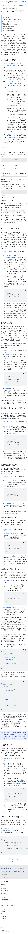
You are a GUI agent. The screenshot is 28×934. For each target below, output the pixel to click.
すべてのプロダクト (5, 921)
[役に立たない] (19, 9)
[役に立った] (16, 9)
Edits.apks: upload (11, 65)
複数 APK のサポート (14, 137)
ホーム (2, 5)
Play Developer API (14, 2)
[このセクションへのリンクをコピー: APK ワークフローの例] (20, 228)
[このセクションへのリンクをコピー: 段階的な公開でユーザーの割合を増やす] (4, 410)
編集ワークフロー (9, 251)
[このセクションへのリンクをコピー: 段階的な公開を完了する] (19, 518)
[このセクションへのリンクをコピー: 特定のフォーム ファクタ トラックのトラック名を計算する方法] (11, 181)
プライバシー (10, 927)
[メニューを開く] (2, 2)
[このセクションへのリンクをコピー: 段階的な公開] (13, 323)
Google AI (3, 918)
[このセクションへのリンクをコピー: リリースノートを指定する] (24, 817)
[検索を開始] (20, 2)
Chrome (3, 911)
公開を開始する (5, 893)
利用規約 (3, 884)
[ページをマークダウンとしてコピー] (20, 12)
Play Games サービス (6, 899)
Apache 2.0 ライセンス (18, 870)
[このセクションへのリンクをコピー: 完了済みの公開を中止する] (20, 569)
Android (3, 909)
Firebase (3, 913)
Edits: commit (7, 310)
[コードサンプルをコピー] (25, 290)
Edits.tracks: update (12, 83)
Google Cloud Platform (6, 916)
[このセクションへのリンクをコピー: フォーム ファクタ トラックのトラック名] (5, 149)
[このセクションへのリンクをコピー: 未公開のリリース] (16, 745)
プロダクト (8, 5)
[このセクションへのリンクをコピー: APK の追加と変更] (17, 60)
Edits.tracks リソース (18, 281)
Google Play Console (6, 890)
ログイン (24, 1)
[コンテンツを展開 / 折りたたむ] (11, 16)
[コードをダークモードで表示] (23, 290)
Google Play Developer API (18, 5)
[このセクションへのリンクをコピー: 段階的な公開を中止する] (19, 465)
